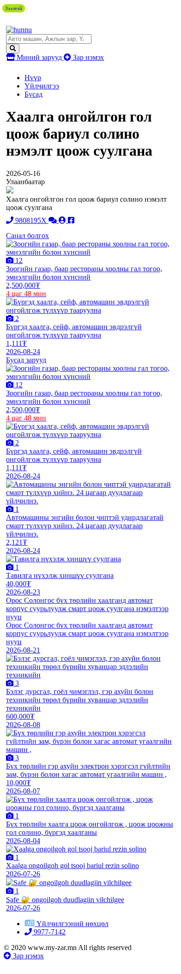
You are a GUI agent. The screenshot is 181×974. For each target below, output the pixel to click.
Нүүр (32, 78)
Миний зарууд (39, 57)
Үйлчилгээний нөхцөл (72, 923)
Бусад (33, 94)
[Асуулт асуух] (53, 220)
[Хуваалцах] (71, 220)
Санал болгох (27, 235)
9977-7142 (49, 932)
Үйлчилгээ (41, 86)
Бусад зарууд (26, 360)
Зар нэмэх (87, 57)
